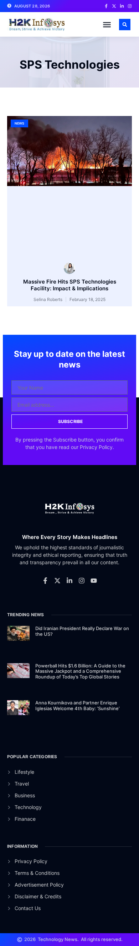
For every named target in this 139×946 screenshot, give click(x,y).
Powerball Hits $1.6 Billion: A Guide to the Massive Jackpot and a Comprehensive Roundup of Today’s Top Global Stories (80, 671)
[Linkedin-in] (69, 580)
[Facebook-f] (45, 580)
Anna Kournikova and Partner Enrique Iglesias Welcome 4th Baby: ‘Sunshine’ (77, 705)
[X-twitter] (57, 580)
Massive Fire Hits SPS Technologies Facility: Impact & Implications (69, 285)
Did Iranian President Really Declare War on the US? (82, 631)
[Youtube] (94, 580)
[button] (107, 24)
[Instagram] (81, 580)
